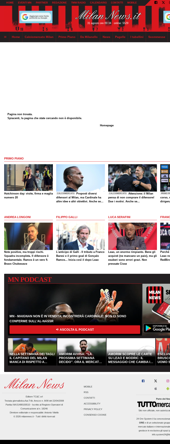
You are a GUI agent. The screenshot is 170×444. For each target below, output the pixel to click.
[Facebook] (156, 3)
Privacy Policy (93, 409)
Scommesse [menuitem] (156, 37)
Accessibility (92, 403)
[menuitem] (5, 37)
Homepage (107, 125)
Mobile (88, 386)
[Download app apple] (156, 389)
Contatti (89, 398)
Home (10, 2)
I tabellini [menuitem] (136, 37)
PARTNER (42, 2)
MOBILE (132, 2)
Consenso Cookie (95, 415)
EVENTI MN (25, 2)
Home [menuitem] (16, 37)
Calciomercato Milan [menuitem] (39, 37)
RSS (86, 392)
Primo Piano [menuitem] (66, 37)
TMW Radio (78, 2)
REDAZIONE (59, 2)
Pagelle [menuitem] (120, 37)
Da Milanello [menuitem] (89, 37)
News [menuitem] (106, 37)
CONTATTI (117, 2)
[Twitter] (163, 3)
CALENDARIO (98, 2)
